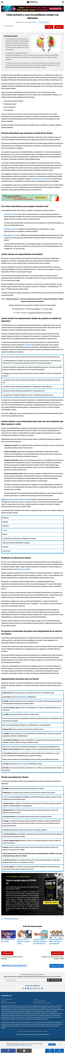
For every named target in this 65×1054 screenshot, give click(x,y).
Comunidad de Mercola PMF (8, 1002)
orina (60, 80)
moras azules (24, 764)
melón (6, 718)
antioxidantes (22, 697)
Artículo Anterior (7, 953)
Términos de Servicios (26, 1045)
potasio (5, 562)
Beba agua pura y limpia (11, 235)
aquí (32, 1022)
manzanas (8, 747)
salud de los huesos (19, 569)
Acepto (52, 1044)
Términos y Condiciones (39, 1001)
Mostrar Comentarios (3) (15, 966)
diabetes (29, 95)
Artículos (3, 1001)
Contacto (35, 999)
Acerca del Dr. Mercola (6, 999)
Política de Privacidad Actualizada (42, 1002)
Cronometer (28, 345)
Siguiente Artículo (57, 953)
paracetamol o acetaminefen (42, 179)
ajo (5, 725)
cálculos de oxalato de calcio (15, 499)
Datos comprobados (44, 22)
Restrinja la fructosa (10, 229)
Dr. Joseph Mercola (31, 22)
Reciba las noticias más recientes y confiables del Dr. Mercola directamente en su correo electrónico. (32, 976)
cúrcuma (7, 797)
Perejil (4, 530)
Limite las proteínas (10, 214)
